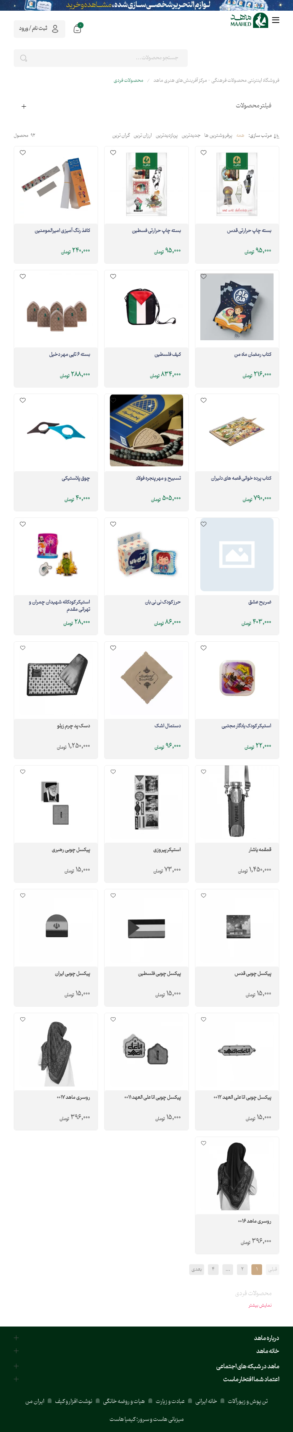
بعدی (197, 1269)
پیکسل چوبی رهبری (71, 850)
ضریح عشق (259, 603)
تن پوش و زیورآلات (247, 1401)
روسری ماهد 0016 (254, 1222)
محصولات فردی (128, 80)
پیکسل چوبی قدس (253, 974)
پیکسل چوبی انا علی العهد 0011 (152, 1098)
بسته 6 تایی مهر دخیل (69, 355)
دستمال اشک (167, 726)
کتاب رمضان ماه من (252, 355)
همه (240, 136)
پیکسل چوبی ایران (72, 974)
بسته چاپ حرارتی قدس (249, 231)
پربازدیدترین (167, 136)
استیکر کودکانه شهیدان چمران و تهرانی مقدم (59, 606)
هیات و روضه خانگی (124, 1401)
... (227, 1269)
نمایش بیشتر (260, 1305)
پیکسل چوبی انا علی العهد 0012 (242, 1098)
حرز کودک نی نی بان (162, 603)
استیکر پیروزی (166, 850)
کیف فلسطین (167, 355)
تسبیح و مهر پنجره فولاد (158, 479)
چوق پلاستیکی (76, 479)
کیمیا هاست (122, 1419)
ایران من (34, 1401)
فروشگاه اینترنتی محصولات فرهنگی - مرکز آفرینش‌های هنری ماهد (216, 80)
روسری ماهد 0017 (73, 1098)
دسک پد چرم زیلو (73, 726)
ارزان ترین (143, 136)
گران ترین (121, 136)
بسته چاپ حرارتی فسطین (156, 231)
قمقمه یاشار (260, 850)
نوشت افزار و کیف (73, 1401)
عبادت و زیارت (170, 1401)
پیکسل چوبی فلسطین (159, 974)
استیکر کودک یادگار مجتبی (246, 726)
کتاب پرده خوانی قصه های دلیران (241, 479)
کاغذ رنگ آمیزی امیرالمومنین (62, 231)
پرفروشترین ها (218, 136)
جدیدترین (191, 136)
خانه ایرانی (206, 1401)
